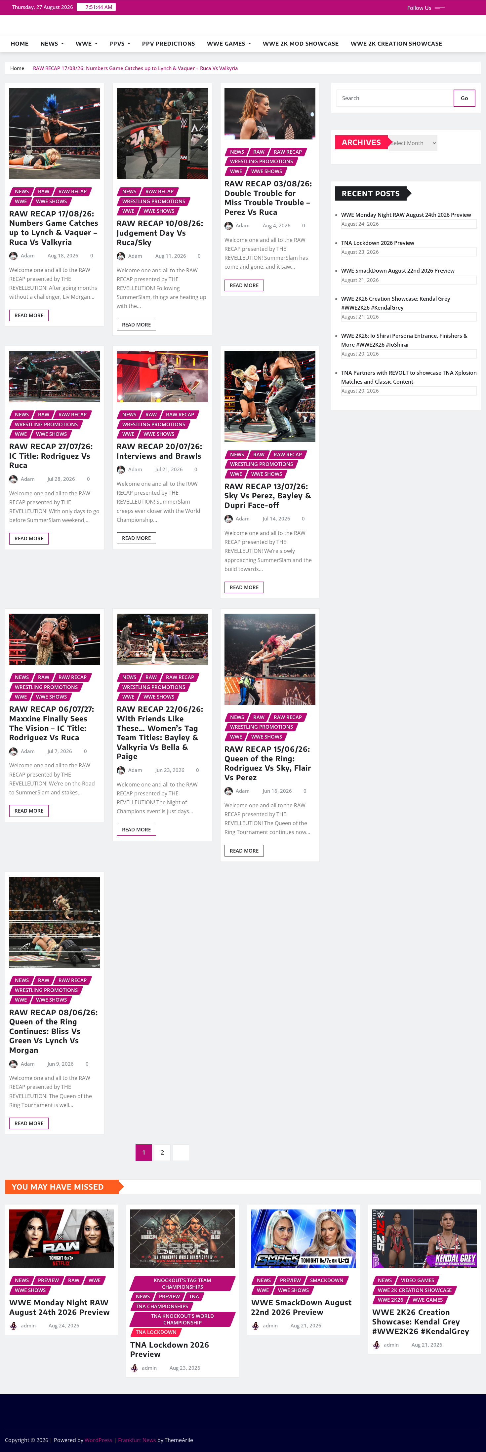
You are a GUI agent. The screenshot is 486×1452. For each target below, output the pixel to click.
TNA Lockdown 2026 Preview (377, 243)
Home (20, 43)
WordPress (98, 1440)
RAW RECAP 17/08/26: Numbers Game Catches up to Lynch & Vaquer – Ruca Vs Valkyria (135, 68)
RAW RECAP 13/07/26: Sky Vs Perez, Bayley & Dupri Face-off (267, 495)
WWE (85, 43)
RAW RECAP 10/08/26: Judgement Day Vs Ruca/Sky (160, 232)
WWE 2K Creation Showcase (396, 43)
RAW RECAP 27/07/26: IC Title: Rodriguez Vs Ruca (51, 455)
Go (464, 98)
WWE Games (227, 43)
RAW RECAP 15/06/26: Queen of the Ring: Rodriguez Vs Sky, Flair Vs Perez (267, 763)
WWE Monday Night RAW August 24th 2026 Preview (406, 214)
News (50, 43)
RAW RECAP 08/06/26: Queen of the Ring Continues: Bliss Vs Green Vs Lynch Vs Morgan (53, 1031)
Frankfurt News (137, 1440)
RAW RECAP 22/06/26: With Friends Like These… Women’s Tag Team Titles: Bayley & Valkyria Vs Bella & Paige (160, 732)
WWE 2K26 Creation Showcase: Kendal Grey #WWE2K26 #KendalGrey (420, 1321)
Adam (28, 255)
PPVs (117, 43)
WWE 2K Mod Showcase (301, 43)
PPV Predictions (168, 43)
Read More (29, 315)
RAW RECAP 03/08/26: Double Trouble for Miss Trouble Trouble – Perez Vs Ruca (268, 197)
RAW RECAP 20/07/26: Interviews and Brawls (159, 450)
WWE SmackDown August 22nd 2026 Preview (398, 270)
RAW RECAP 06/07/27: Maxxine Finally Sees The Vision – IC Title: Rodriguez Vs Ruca (51, 723)
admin (28, 1325)
